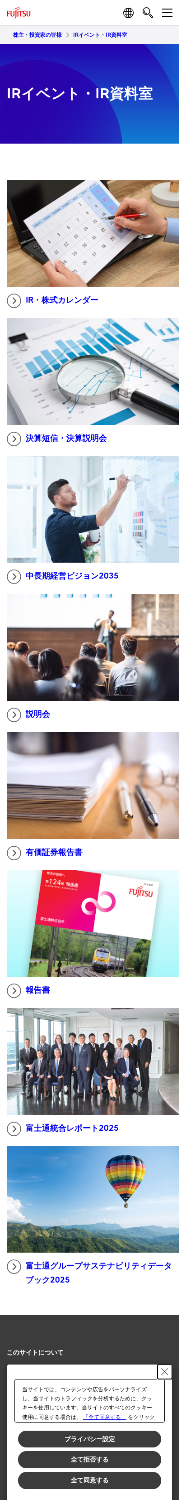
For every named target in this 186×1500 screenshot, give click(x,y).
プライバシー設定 (90, 1438)
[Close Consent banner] (165, 1372)
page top (163, 1344)
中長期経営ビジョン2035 (72, 576)
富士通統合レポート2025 (72, 1128)
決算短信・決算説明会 (66, 438)
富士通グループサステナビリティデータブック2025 (99, 1273)
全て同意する (90, 1480)
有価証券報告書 (54, 852)
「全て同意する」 (104, 1417)
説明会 (38, 714)
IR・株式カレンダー (62, 300)
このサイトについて (35, 1352)
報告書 (38, 990)
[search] (148, 12)
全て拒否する (90, 1459)
